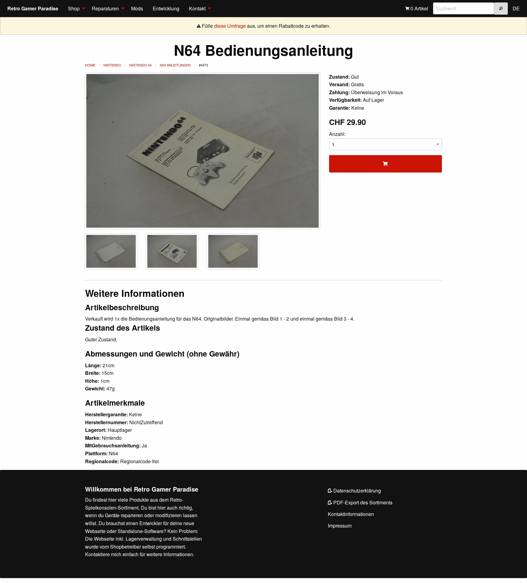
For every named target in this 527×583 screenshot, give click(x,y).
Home (90, 64)
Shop (74, 8)
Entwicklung (166, 8)
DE (516, 8)
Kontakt (197, 8)
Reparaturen (105, 8)
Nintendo (112, 64)
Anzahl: (337, 133)
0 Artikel (418, 8)
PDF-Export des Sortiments (362, 502)
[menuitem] (75, 8)
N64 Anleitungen (175, 64)
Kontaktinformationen (351, 513)
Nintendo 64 (140, 64)
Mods (137, 8)
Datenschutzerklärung (356, 490)
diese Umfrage (230, 25)
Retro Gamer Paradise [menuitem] (32, 8)
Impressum (340, 525)
